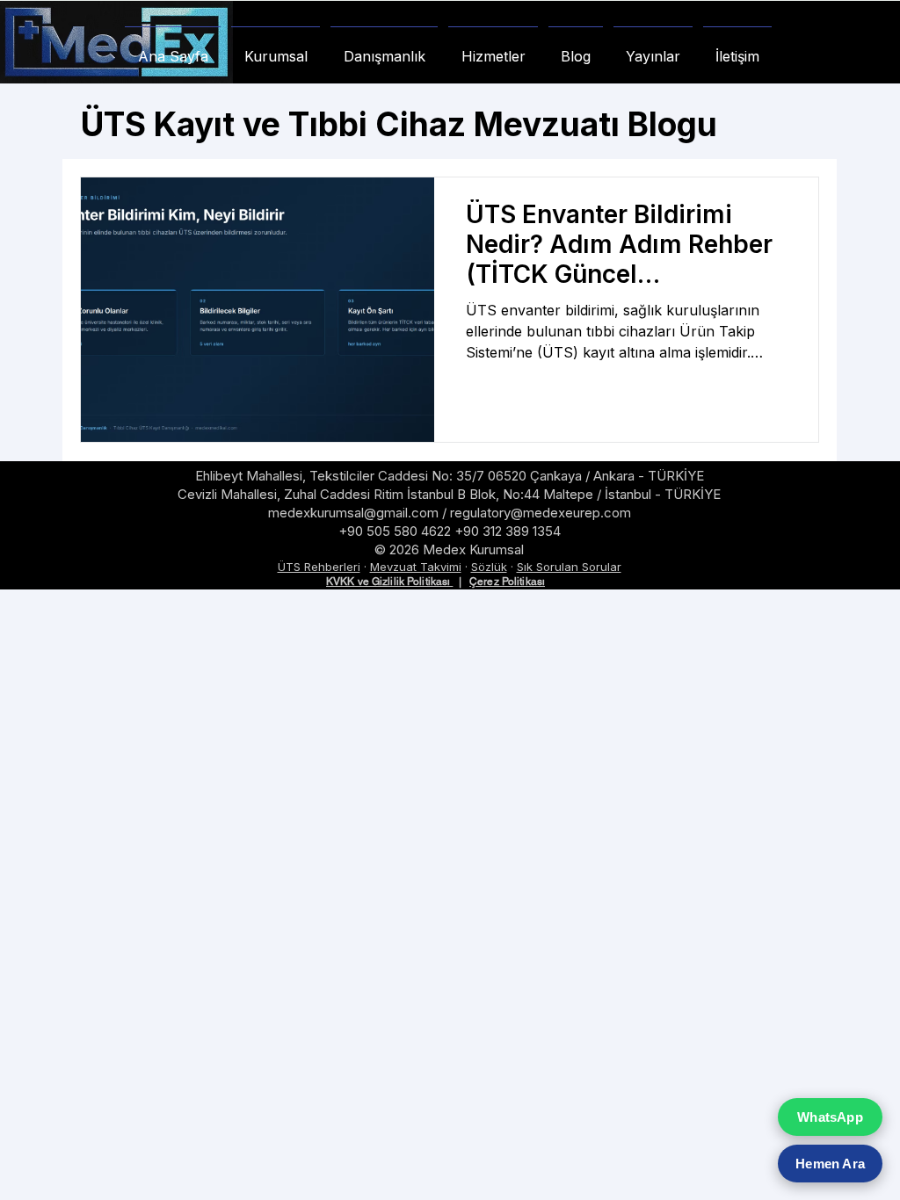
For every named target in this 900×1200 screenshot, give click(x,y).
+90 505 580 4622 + (400, 531)
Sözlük (489, 567)
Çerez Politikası (507, 581)
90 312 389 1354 (512, 531)
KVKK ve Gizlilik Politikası (389, 581)
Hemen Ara (830, 1163)
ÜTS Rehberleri (319, 567)
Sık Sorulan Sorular (569, 567)
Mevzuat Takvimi (415, 567)
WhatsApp (830, 1117)
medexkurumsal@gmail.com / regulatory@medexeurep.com (449, 512)
